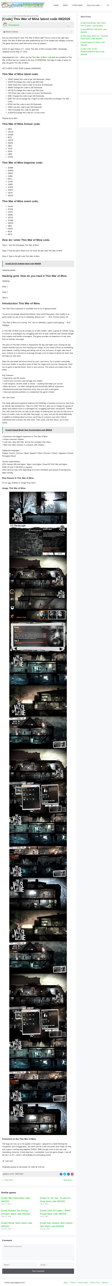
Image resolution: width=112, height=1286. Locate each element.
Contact (73, 1282)
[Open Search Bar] (108, 5)
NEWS (65, 5)
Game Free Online (93, 5)
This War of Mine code (42, 57)
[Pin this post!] (72, 1175)
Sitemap (105, 1282)
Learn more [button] (9, 1161)
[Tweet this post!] (64, 1175)
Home (4, 16)
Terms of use (95, 1282)
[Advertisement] (96, 76)
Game (9, 16)
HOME (56, 5)
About (66, 1282)
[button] (38, 508)
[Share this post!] (61, 1175)
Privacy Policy (83, 1282)
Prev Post (9, 1180)
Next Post (68, 1180)
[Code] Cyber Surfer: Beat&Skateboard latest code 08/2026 (92, 51)
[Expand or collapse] (71, 32)
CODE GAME (77, 5)
